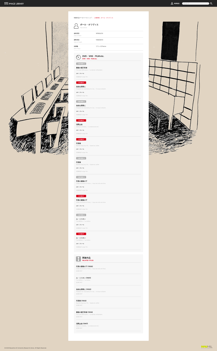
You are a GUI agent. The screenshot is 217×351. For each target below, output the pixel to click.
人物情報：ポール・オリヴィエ (103, 18)
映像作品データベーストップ (83, 18)
